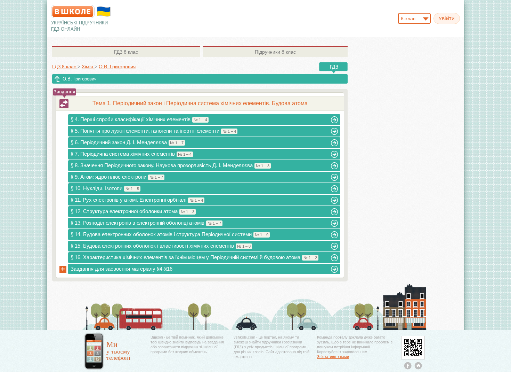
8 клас (126, 52)
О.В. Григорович (80, 79)
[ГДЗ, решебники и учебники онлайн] (73, 11)
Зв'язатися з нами (333, 357)
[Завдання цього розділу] (63, 103)
